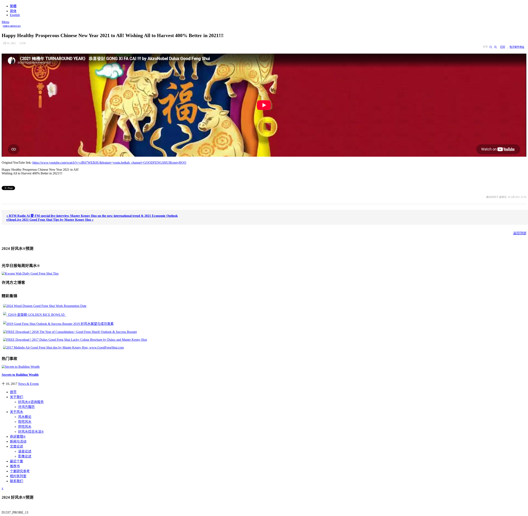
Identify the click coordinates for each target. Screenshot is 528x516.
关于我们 (16, 397)
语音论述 (24, 451)
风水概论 (24, 416)
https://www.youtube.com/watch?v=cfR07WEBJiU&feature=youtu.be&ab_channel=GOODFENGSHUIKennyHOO (109, 162)
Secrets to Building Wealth (20, 374)
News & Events (28, 384)
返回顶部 (519, 233)
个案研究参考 (20, 471)
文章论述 (16, 446)
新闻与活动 (18, 441)
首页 (13, 392)
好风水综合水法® (31, 431)
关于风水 (16, 412)
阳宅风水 (24, 421)
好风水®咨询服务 (31, 402)
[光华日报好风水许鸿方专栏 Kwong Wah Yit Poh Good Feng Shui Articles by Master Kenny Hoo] (30, 273)
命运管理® (18, 436)
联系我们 (16, 481)
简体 (13, 11)
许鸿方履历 (26, 407)
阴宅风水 (24, 426)
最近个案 (16, 461)
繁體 (13, 6)
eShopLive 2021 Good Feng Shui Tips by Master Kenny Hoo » (49, 219)
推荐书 (15, 466)
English (15, 15)
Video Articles (12, 26)
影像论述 (24, 456)
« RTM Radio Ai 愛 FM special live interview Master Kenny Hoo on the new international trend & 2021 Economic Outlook (92, 215)
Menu (5, 22)
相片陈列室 (18, 476)
